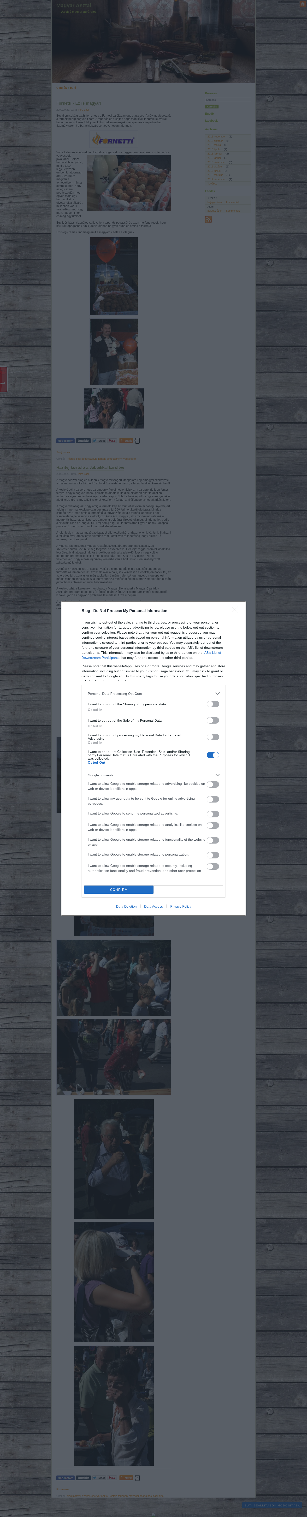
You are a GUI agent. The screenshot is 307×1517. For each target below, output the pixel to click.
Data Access (153, 906)
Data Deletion (126, 906)
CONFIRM (119, 890)
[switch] (213, 704)
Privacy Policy (180, 906)
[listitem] (153, 693)
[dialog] (153, 758)
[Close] (236, 611)
